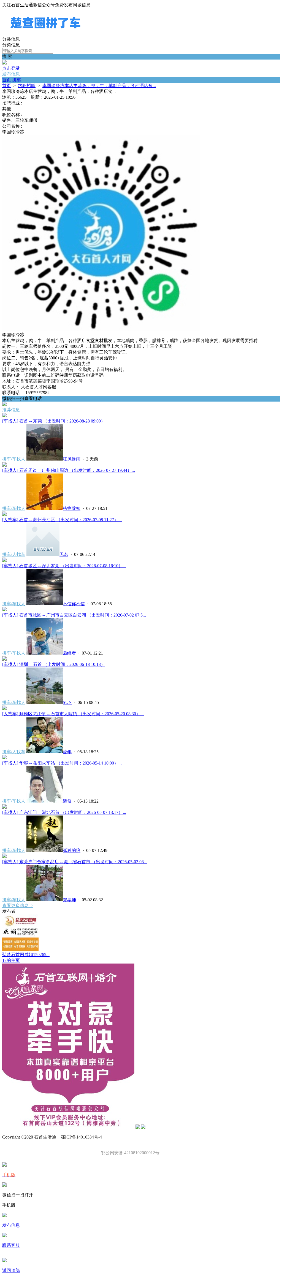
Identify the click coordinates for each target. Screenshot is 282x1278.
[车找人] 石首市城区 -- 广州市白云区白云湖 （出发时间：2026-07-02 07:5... (74, 615)
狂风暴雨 (71, 459)
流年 (67, 751)
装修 (67, 801)
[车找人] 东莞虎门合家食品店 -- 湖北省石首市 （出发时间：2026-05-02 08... (74, 861)
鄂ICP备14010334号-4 (80, 1137)
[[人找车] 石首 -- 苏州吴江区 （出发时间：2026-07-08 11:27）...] (4, 514)
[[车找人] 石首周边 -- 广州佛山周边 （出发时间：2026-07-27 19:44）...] (4, 465)
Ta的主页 (11, 960)
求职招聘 (27, 85)
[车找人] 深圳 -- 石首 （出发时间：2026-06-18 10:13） (53, 664)
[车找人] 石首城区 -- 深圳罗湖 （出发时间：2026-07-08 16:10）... (64, 565)
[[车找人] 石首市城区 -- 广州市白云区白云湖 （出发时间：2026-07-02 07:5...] (4, 609)
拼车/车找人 (13, 459)
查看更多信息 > (17, 905)
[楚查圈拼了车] (45, 33)
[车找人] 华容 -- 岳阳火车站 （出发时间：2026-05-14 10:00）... (62, 763)
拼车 (16, 79)
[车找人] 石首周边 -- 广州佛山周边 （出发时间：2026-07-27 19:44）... (68, 470)
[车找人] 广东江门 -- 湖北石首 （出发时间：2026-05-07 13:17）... (64, 812)
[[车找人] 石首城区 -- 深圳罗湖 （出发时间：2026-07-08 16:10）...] (4, 560)
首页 (6, 79)
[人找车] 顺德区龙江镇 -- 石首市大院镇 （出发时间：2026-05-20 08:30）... (73, 713)
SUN (67, 702)
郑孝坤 (69, 899)
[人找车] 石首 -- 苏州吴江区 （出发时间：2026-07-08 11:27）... (62, 519)
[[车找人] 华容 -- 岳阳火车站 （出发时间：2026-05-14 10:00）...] (4, 757)
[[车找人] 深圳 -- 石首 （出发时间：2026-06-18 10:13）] (4, 659)
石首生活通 (45, 1137)
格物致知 (71, 508)
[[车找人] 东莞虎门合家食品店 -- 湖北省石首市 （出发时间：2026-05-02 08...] (4, 856)
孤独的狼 (71, 850)
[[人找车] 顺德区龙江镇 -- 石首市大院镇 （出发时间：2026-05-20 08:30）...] (4, 708)
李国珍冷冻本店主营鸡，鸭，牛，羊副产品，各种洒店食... (99, 85)
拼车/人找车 (13, 554)
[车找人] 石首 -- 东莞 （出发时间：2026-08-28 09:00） (53, 421)
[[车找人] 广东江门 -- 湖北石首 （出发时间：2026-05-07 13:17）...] (4, 807)
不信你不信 (74, 603)
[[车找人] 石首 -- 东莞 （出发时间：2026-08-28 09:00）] (4, 415)
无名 (63, 554)
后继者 (70, 653)
